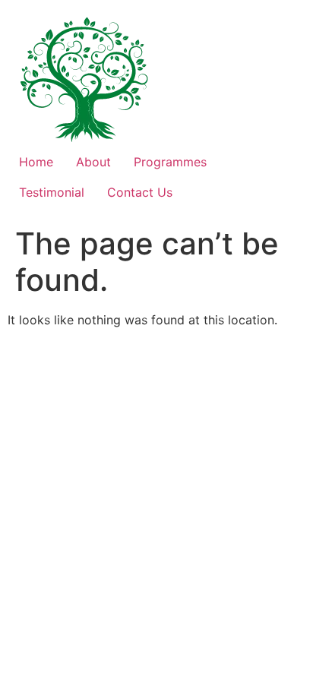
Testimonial (51, 192)
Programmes (170, 161)
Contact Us (139, 192)
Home (36, 161)
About (93, 161)
